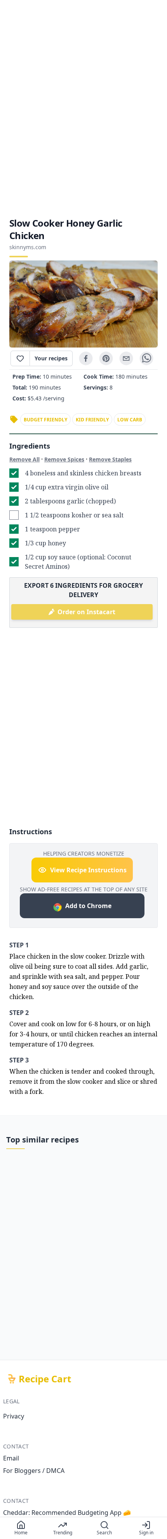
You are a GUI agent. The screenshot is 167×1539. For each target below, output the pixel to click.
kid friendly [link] (92, 419)
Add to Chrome (88, 905)
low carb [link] (129, 419)
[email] (126, 358)
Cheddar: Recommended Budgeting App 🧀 (67, 1512)
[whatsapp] (146, 358)
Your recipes (51, 358)
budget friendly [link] (45, 419)
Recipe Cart (45, 1379)
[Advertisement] (83, 108)
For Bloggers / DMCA (33, 1470)
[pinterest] (106, 358)
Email (11, 1458)
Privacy (13, 1416)
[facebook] (86, 358)
